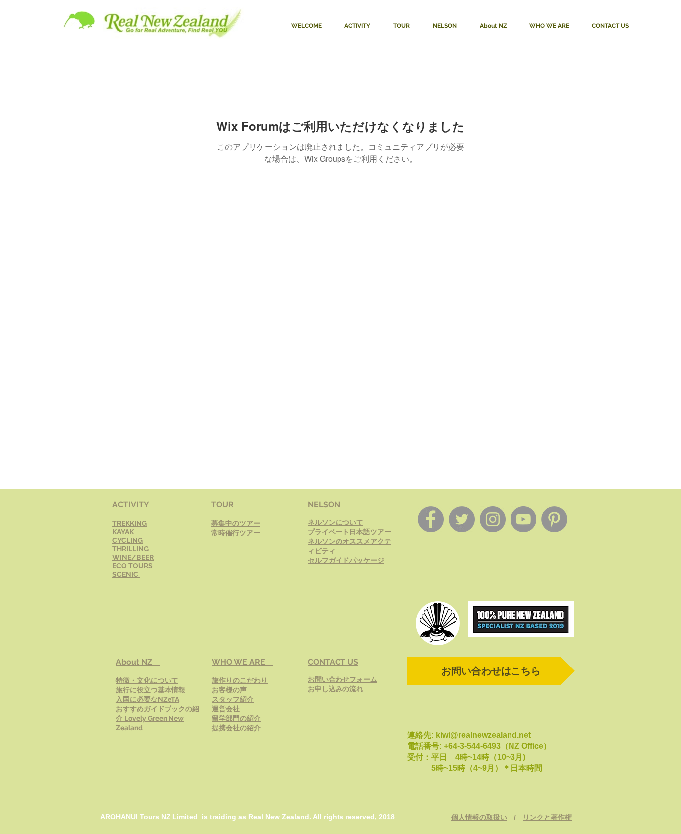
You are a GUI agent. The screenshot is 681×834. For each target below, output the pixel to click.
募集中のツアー (235, 523)
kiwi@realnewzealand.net (483, 735)
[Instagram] (493, 519)
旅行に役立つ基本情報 (150, 690)
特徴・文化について (147, 680)
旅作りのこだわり (240, 680)
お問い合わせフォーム (342, 679)
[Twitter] (462, 519)
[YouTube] (523, 519)
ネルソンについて (335, 522)
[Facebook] (431, 519)
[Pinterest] (554, 519)
